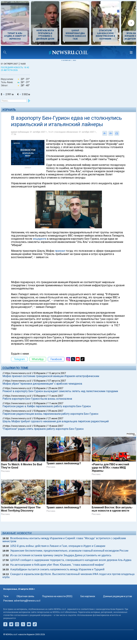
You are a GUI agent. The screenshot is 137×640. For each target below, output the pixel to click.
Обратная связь (25, 596)
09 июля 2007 (55, 411)
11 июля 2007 (55, 395)
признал (60, 250)
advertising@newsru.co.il (27, 600)
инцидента (39, 238)
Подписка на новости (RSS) (57, 596)
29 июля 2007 (55, 388)
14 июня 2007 (55, 426)
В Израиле (40, 373)
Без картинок (88, 596)
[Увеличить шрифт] (110, 133)
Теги (5, 596)
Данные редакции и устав (117, 596)
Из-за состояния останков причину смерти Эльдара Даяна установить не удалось (60, 555)
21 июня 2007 (55, 418)
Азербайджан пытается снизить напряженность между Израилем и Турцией (57, 569)
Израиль (9, 109)
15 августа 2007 (57, 373)
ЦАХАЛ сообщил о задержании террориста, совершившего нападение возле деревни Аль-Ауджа (70, 560)
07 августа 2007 (57, 380)
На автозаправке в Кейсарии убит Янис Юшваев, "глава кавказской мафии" (57, 564)
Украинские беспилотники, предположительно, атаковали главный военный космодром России (69, 550)
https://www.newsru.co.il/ (18, 373)
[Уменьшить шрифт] (104, 133)
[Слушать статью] (120, 133)
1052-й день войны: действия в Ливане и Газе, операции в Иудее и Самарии (57, 546)
